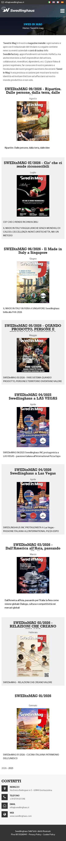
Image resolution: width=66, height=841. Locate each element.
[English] (54, 2)
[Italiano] (49, 2)
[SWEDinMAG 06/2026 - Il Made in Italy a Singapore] (33, 302)
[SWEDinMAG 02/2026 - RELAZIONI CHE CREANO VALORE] (33, 676)
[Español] (62, 2)
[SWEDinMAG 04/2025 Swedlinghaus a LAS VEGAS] (33, 446)
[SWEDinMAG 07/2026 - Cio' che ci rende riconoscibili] (33, 215)
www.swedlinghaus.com (21, 816)
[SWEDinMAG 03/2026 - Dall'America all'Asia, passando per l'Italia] (33, 592)
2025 (10, 768)
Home (26, 28)
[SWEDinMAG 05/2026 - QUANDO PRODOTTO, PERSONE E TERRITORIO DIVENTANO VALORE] (33, 371)
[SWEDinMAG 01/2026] (33, 748)
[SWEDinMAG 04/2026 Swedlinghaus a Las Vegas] (33, 521)
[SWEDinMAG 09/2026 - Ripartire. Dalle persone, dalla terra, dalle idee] (33, 140)
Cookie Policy (49, 834)
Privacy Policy (35, 834)
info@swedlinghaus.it (14, 2)
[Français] (58, 2)
